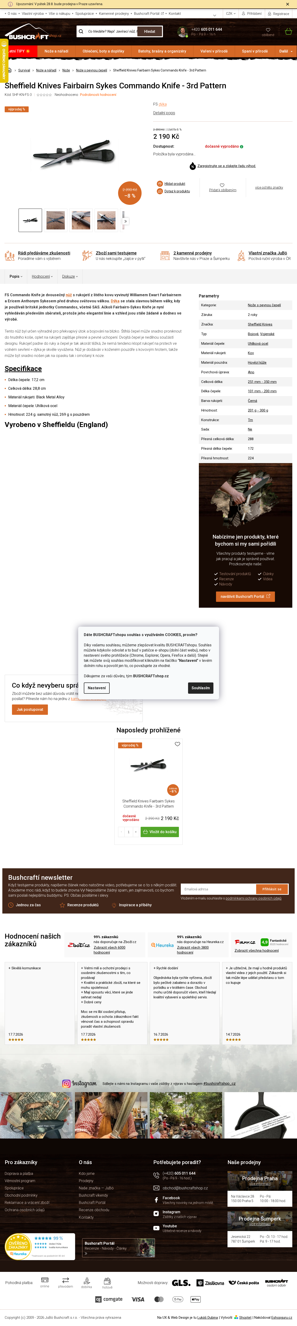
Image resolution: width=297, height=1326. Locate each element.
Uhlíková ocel (258, 343)
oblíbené (268, 35)
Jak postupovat (30, 709)
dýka (163, 104)
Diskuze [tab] (68, 276)
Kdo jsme (87, 1173)
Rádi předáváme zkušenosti (44, 253)
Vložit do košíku (163, 832)
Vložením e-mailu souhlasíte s (231, 898)
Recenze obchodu (94, 1210)
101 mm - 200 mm (262, 391)
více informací (259, 1184)
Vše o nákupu (59, 13)
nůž (69, 295)
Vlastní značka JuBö (268, 253)
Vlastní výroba (33, 13)
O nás (12, 13)
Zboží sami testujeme (116, 253)
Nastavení (97, 688)
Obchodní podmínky (21, 1195)
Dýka (115, 301)
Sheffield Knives (260, 324)
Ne (250, 429)
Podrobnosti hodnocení (98, 95)
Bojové (253, 334)
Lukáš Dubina (207, 1317)
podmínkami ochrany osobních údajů (254, 898)
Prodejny (86, 1181)
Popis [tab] (14, 276)
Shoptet (245, 1317)
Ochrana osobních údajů (25, 1210)
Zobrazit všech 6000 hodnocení (109, 950)
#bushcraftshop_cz (219, 1083)
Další (283, 51)
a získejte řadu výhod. (226, 166)
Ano (251, 372)
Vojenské (267, 334)
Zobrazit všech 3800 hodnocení (193, 950)
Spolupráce (84, 13)
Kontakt (175, 13)
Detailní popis (164, 113)
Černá (252, 401)
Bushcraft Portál (146, 13)
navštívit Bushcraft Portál (242, 596)
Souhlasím (201, 688)
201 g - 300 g (258, 410)
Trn (250, 420)
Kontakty (86, 1217)
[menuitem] (18, 51)
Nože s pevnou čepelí (264, 305)
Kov (251, 353)
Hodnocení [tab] (41, 276)
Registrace (281, 14)
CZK (229, 13)
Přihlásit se (272, 889)
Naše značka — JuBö (96, 1188)
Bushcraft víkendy (93, 1195)
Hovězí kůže (257, 362)
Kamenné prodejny (114, 13)
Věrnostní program (20, 1181)
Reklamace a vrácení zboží (27, 1202)
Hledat (149, 31)
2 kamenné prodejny (193, 253)
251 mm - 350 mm (262, 382)
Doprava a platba (19, 1173)
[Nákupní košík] (285, 31)
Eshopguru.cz (281, 1317)
